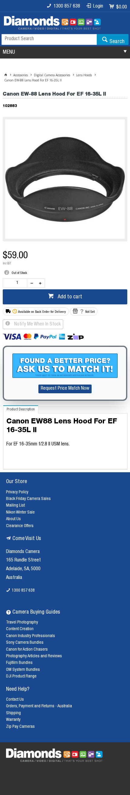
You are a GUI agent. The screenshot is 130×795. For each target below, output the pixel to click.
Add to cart (69, 297)
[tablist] (65, 437)
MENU (9, 52)
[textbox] (49, 39)
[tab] (20, 409)
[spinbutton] (16, 283)
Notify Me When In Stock (37, 324)
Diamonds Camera (23, 552)
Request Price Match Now (65, 388)
